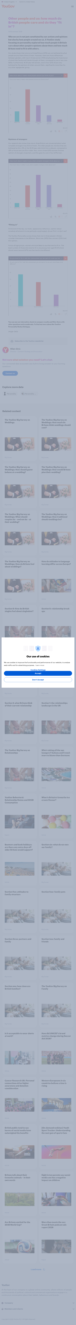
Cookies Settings (38, 670)
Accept (38, 673)
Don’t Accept (38, 680)
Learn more (40, 665)
